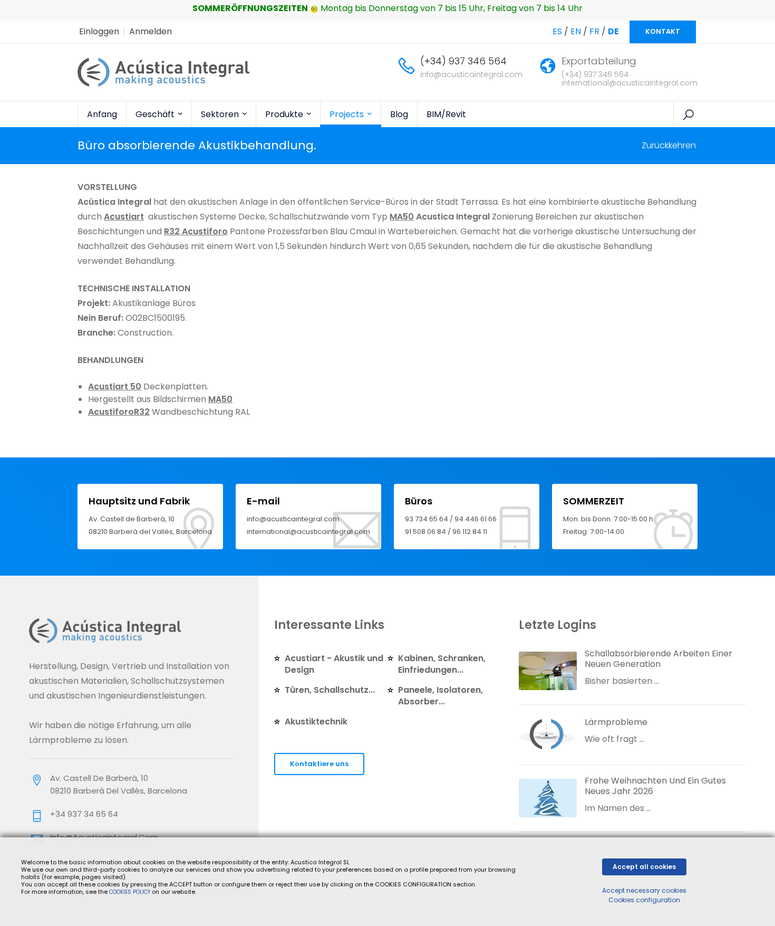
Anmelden (150, 31)
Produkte (285, 114)
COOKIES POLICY (130, 892)
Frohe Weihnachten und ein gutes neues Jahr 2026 (655, 786)
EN (575, 31)
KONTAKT (662, 31)
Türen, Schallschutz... (330, 690)
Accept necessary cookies (644, 890)
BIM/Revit (446, 114)
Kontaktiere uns (319, 764)
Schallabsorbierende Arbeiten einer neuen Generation (658, 658)
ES (557, 31)
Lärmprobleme (616, 722)
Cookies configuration (644, 899)
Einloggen (99, 31)
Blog (399, 114)
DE (613, 31)
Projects (348, 114)
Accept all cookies (644, 866)
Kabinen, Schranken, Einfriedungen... (442, 664)
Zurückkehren (669, 145)
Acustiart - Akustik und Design (334, 664)
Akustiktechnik (316, 721)
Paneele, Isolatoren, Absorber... (440, 696)
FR (594, 31)
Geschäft (156, 114)
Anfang (102, 114)
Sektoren (221, 114)
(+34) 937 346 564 (463, 61)
